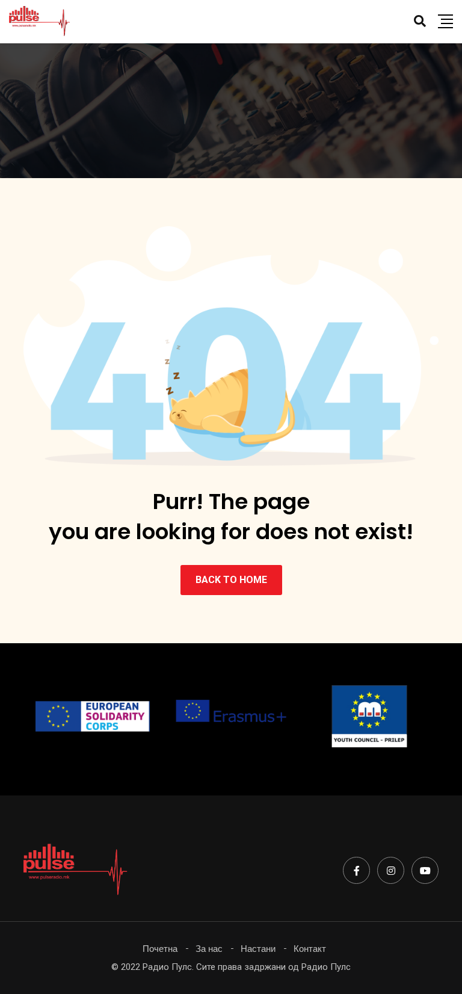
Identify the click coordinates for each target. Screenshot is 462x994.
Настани (258, 948)
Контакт (310, 948)
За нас (209, 948)
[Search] (420, 21)
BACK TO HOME (231, 579)
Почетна (160, 948)
